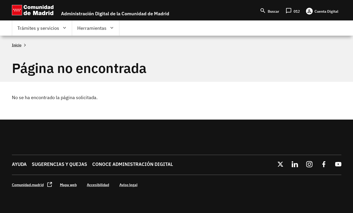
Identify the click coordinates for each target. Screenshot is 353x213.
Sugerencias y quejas (59, 164)
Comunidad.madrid (28, 184)
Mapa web (68, 184)
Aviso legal (128, 184)
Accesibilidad (98, 184)
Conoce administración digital (132, 164)
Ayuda (19, 164)
